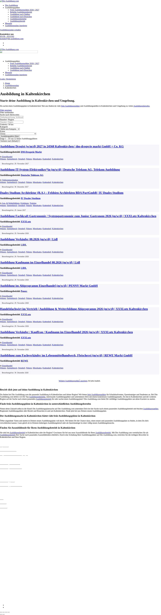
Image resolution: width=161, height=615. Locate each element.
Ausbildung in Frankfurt (9, 525)
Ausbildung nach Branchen (21, 17)
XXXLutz (26, 221)
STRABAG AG (6, 594)
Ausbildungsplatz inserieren (16, 26)
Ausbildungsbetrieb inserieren (12, 490)
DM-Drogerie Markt (31, 152)
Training (33, 203)
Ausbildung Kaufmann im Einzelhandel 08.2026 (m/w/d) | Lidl (40, 262)
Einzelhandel (7, 157)
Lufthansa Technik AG (9, 585)
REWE (24, 361)
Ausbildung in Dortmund (10, 516)
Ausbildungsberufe (17, 21)
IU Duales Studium (31, 198)
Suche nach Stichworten (9, 115)
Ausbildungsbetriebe (18, 19)
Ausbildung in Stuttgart (9, 552)
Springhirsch (12, 159)
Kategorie (4, 127)
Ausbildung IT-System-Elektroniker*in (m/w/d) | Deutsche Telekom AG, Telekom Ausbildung (60, 169)
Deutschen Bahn (6, 563)
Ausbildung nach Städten (20, 14)
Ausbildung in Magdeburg (10, 543)
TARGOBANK (6, 596)
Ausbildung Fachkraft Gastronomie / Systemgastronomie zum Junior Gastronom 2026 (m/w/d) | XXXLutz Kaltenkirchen (78, 216)
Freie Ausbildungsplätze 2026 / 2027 (24, 10)
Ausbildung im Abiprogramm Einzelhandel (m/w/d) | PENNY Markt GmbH (49, 285)
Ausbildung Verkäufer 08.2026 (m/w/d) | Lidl (29, 239)
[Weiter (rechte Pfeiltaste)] (4, 614)
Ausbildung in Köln (8, 536)
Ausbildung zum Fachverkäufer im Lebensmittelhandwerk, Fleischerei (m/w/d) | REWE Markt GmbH (66, 355)
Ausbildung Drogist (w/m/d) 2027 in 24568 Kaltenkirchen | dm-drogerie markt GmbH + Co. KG (62, 146)
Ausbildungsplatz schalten (10, 30)
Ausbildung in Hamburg (9, 527)
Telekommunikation (10, 180)
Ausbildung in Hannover (10, 530)
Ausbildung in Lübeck (9, 541)
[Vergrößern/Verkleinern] (1, 612)
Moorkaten (37, 159)
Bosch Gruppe (6, 558)
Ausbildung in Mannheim (10, 545)
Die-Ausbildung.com (15, 601)
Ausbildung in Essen (8, 523)
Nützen (29, 159)
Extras (2, 131)
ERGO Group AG (7, 574)
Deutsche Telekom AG (32, 175)
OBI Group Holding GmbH (11, 587)
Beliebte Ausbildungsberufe (21, 12)
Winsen (3, 159)
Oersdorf (21, 159)
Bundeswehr (5, 561)
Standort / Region (7, 120)
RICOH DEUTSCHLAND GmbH (14, 590)
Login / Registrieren (8, 79)
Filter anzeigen (6, 110)
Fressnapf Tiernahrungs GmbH (12, 581)
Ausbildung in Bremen (9, 514)
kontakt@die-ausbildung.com (11, 39)
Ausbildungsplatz (12, 85)
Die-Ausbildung (11, 5)
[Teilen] (6, 612)
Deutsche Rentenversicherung (12, 572)
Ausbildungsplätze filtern (10, 136)
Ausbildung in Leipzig (9, 538)
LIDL (24, 244)
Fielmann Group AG (8, 578)
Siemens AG (5, 592)
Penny (24, 291)
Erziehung (25, 203)
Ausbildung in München (9, 547)
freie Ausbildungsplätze (70, 106)
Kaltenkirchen (57, 159)
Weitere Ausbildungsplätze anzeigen (73, 381)
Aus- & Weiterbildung (10, 203)
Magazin (8, 23)
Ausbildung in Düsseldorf (10, 521)
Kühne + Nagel (6, 583)
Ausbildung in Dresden (9, 518)
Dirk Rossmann (6, 570)
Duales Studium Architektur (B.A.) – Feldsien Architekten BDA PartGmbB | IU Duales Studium (61, 192)
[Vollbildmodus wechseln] (4, 612)
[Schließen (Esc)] (9, 612)
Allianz (3, 556)
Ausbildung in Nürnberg (9, 550)
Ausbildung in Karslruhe (10, 534)
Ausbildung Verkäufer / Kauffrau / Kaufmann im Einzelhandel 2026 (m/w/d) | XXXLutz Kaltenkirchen (66, 332)
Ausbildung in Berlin (8, 511)
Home (7, 83)
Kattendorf (47, 159)
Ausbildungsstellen (150, 409)
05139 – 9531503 (7, 36)
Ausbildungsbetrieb (43, 399)
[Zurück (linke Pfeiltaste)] (1, 614)
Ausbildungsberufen (141, 106)
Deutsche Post (5, 565)
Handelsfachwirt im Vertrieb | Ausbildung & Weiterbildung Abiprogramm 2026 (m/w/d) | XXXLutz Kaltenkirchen (74, 309)
